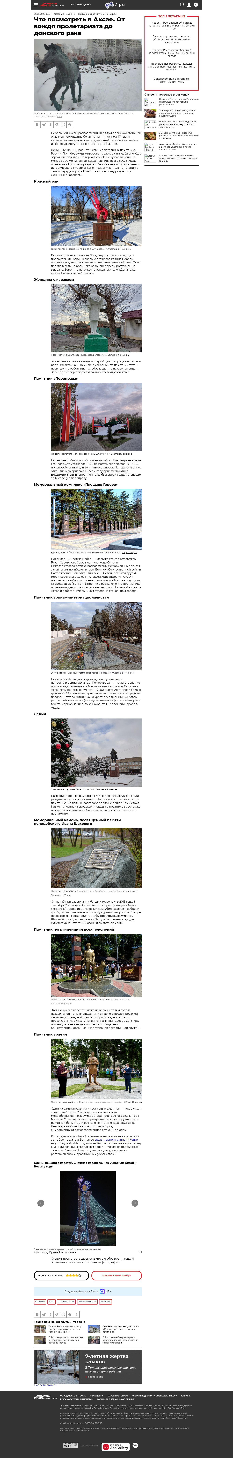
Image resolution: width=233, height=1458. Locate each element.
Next (135, 1203)
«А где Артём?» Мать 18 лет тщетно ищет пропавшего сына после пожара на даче (177, 147)
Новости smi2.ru (45, 1385)
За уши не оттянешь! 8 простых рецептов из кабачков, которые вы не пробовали (179, 136)
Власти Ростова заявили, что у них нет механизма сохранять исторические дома (65, 1329)
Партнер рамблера (90, 1445)
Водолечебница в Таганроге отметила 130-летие (172, 80)
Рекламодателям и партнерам (76, 1399)
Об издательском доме (73, 1396)
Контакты (186, 1396)
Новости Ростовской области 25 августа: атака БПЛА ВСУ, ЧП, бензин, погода (172, 25)
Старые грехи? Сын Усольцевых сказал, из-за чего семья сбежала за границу (178, 158)
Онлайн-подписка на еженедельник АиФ (154, 1396)
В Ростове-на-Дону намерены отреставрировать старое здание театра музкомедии (120, 1340)
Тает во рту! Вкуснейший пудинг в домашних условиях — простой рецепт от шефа (177, 113)
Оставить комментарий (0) (117, 1275)
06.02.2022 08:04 (43, 14)
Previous (41, 1203)
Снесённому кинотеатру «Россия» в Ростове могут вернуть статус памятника (121, 1329)
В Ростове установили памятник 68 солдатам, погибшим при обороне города (66, 1340)
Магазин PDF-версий (117, 1396)
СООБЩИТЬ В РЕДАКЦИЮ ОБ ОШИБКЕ (115, 1399)
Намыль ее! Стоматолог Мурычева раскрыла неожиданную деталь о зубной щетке (177, 124)
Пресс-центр (96, 1396)
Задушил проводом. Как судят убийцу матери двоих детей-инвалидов (172, 39)
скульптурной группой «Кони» (116, 1139)
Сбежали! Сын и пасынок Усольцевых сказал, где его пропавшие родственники (179, 102)
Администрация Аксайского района (96, 891)
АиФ (59, 116)
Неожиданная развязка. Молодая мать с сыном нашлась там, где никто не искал (171, 66)
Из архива (41, 1252)
